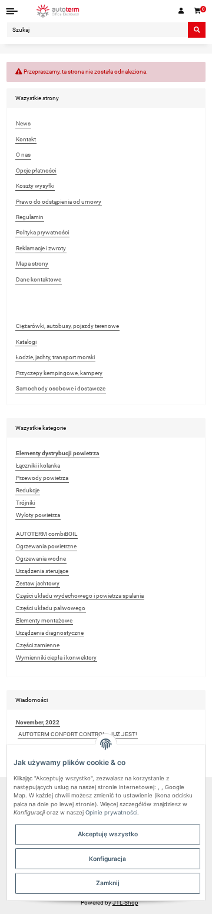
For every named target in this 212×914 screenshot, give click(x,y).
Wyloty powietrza (38, 515)
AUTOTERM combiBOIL (46, 534)
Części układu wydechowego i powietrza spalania (80, 596)
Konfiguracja (107, 858)
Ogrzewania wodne (41, 558)
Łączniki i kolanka (38, 465)
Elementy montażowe (44, 620)
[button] (181, 11)
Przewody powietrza (42, 478)
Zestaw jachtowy (37, 583)
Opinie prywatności (111, 812)
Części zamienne (37, 645)
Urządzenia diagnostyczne (50, 633)
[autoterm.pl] (58, 11)
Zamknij (108, 882)
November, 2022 (37, 722)
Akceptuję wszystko (108, 833)
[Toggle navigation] (12, 11)
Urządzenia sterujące (42, 571)
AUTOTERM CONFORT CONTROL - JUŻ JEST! (77, 734)
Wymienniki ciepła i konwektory (56, 657)
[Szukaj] (197, 29)
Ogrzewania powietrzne (46, 546)
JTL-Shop (125, 902)
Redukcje (27, 490)
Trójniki (25, 502)
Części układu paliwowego (50, 608)
